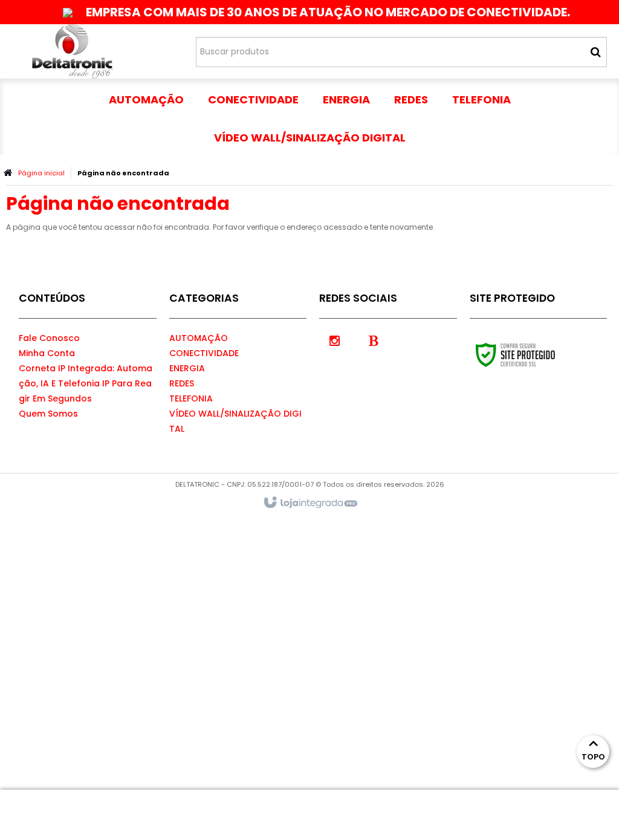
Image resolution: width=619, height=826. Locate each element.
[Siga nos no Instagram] (334, 340)
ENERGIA (187, 368)
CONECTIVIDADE (204, 353)
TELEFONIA (191, 398)
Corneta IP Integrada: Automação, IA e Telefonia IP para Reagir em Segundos (85, 383)
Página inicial (41, 173)
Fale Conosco (49, 338)
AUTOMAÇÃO (198, 338)
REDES (181, 383)
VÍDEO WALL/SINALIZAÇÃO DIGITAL (235, 421)
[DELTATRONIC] (72, 51)
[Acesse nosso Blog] (373, 340)
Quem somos (48, 414)
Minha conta (47, 353)
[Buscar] (596, 52)
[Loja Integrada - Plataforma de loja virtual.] (309, 503)
